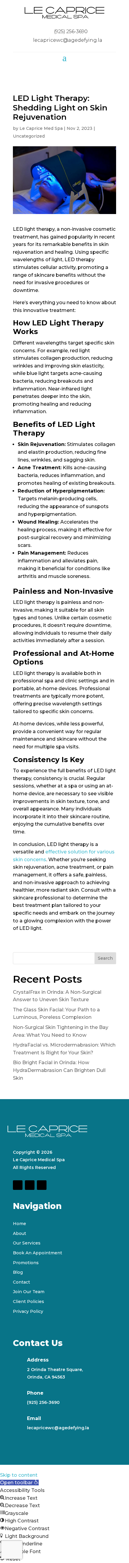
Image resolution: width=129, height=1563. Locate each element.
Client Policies (28, 1301)
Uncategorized (29, 136)
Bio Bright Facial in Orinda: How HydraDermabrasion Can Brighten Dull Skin (59, 1070)
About (19, 1233)
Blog (18, 1272)
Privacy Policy (28, 1311)
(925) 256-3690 (43, 1402)
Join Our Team (28, 1291)
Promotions (26, 1262)
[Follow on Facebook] (17, 1185)
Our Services (26, 1243)
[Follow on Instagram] (29, 1185)
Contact (21, 1282)
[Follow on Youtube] (41, 1185)
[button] (19, 1482)
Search (105, 958)
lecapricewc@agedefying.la (58, 1427)
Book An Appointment (37, 1253)
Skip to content (19, 1475)
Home (19, 1223)
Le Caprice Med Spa (41, 128)
